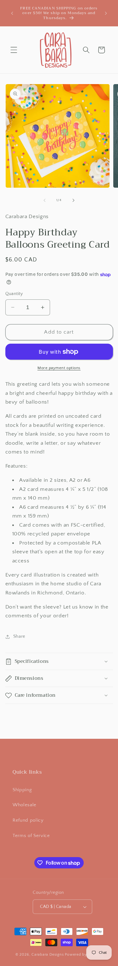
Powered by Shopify (84, 955)
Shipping (22, 789)
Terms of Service (31, 835)
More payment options (59, 368)
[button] (13, 49)
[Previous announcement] (12, 13)
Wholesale (25, 805)
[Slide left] (44, 200)
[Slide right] (74, 200)
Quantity (14, 293)
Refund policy (28, 820)
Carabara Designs (47, 955)
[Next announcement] (106, 13)
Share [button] (19, 636)
